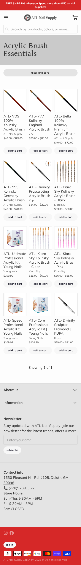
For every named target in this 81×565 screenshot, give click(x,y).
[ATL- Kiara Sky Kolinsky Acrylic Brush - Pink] (66, 238)
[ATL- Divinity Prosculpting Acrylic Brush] (40, 171)
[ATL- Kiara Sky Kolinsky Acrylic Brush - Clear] (40, 238)
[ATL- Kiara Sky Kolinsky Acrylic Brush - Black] (66, 171)
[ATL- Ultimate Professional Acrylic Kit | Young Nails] (15, 238)
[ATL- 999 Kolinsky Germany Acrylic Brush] (15, 171)
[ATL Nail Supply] (40, 17)
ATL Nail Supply (12, 559)
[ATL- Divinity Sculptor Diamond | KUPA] (66, 304)
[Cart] (73, 17)
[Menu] (7, 17)
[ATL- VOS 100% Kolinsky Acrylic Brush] (15, 100)
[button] (15, 150)
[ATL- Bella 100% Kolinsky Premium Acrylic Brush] (66, 100)
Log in (9, 544)
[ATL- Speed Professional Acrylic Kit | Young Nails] (15, 304)
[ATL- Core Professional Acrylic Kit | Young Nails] (40, 304)
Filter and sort (40, 72)
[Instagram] (5, 533)
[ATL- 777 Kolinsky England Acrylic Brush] (40, 100)
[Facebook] (12, 533)
